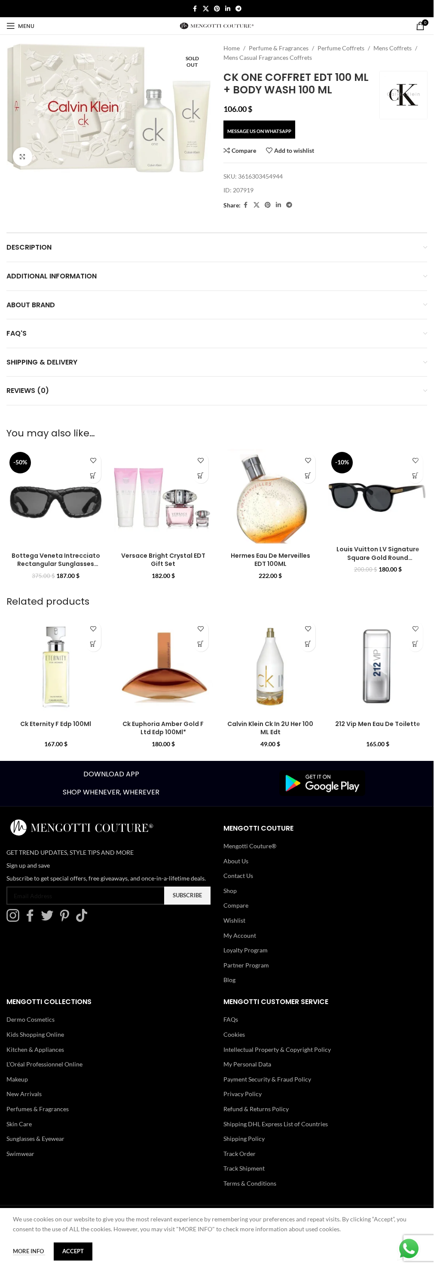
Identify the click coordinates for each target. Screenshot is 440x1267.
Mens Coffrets (392, 48)
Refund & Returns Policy (256, 1108)
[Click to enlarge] (22, 157)
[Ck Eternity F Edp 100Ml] (55, 666)
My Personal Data (247, 1064)
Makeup (17, 1079)
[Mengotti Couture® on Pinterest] (66, 919)
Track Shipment (244, 1168)
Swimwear (20, 1153)
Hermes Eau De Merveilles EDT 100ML (270, 560)
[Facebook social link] (195, 9)
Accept (73, 1251)
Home (231, 48)
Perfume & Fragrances (279, 48)
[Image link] (322, 782)
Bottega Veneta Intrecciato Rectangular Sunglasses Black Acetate (56, 564)
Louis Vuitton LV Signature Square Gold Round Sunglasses (377, 557)
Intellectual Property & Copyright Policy (277, 1049)
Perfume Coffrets (341, 48)
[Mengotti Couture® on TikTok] (83, 919)
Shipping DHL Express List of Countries (275, 1124)
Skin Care (19, 1124)
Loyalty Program (245, 950)
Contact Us (238, 875)
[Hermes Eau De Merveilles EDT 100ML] (270, 498)
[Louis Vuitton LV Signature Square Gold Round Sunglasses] (377, 495)
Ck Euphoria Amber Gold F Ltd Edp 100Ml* (163, 728)
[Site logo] (217, 25)
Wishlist (234, 920)
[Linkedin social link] (228, 9)
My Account (239, 935)
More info (29, 1251)
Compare (235, 905)
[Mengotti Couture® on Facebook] (32, 919)
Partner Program (246, 965)
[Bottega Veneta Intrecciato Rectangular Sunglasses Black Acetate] (55, 498)
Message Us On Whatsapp (259, 131)
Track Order (239, 1153)
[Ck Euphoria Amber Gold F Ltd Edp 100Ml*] (163, 666)
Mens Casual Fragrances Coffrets (267, 57)
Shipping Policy (244, 1138)
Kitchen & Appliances (35, 1049)
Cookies (234, 1034)
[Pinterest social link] (217, 9)
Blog (229, 979)
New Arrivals (24, 1093)
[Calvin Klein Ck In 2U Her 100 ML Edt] (270, 666)
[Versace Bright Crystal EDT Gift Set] (163, 498)
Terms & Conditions (249, 1183)
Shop (230, 890)
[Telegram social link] (238, 9)
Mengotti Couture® (249, 846)
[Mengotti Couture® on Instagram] (15, 919)
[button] (93, 475)
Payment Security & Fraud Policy (267, 1079)
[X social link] (205, 9)
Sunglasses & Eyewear (35, 1138)
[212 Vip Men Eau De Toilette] (377, 666)
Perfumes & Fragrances (37, 1108)
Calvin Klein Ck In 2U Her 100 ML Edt (270, 728)
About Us (235, 861)
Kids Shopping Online (35, 1034)
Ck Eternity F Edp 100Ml (55, 724)
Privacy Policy (242, 1093)
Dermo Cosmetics (30, 1019)
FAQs (230, 1019)
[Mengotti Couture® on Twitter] (49, 919)
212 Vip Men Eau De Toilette (377, 724)
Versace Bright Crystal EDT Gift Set (163, 560)
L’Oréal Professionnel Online (44, 1064)
